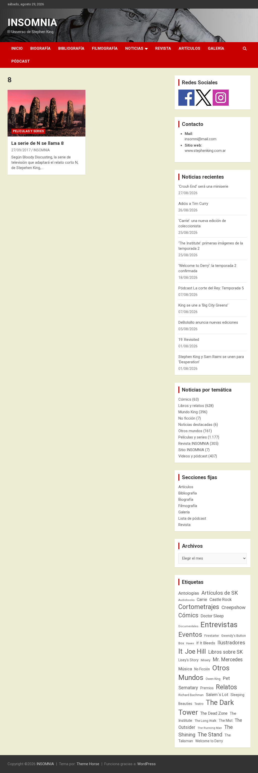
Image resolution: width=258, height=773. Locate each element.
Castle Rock (220, 599)
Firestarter (211, 636)
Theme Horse (88, 764)
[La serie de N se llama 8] (46, 113)
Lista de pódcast (192, 518)
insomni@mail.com (200, 139)
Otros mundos (190, 431)
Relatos (226, 687)
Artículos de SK (219, 593)
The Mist (226, 721)
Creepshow (233, 607)
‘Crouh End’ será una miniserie (203, 186)
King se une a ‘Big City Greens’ (203, 305)
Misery (205, 660)
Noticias (134, 48)
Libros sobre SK (225, 652)
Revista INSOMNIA (193, 443)
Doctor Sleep (212, 616)
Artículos (189, 48)
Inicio (17, 48)
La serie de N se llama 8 (37, 143)
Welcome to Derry (209, 741)
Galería (216, 48)
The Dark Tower (206, 707)
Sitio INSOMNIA (191, 450)
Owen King (213, 679)
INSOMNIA (32, 23)
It (180, 651)
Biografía (40, 48)
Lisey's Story (188, 660)
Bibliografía (71, 48)
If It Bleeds (205, 643)
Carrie (202, 599)
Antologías (188, 593)
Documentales (188, 626)
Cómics (184, 399)
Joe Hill (195, 651)
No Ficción (202, 669)
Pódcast (20, 61)
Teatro (199, 704)
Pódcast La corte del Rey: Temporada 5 (211, 288)
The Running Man (210, 728)
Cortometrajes (198, 607)
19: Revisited (188, 339)
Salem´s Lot (217, 694)
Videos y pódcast (192, 456)
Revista (163, 48)
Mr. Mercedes (228, 659)
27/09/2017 (20, 150)
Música (185, 668)
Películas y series (28, 131)
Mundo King (188, 412)
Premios (207, 688)
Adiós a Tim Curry (193, 203)
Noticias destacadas (195, 424)
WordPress (146, 764)
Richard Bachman (191, 695)
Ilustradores (231, 643)
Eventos (190, 634)
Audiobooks (186, 600)
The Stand (210, 734)
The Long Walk (205, 721)
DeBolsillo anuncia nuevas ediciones (208, 322)
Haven (190, 643)
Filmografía (105, 48)
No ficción (186, 418)
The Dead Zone (214, 713)
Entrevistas (219, 624)
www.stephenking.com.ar (205, 150)
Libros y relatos (191, 405)
